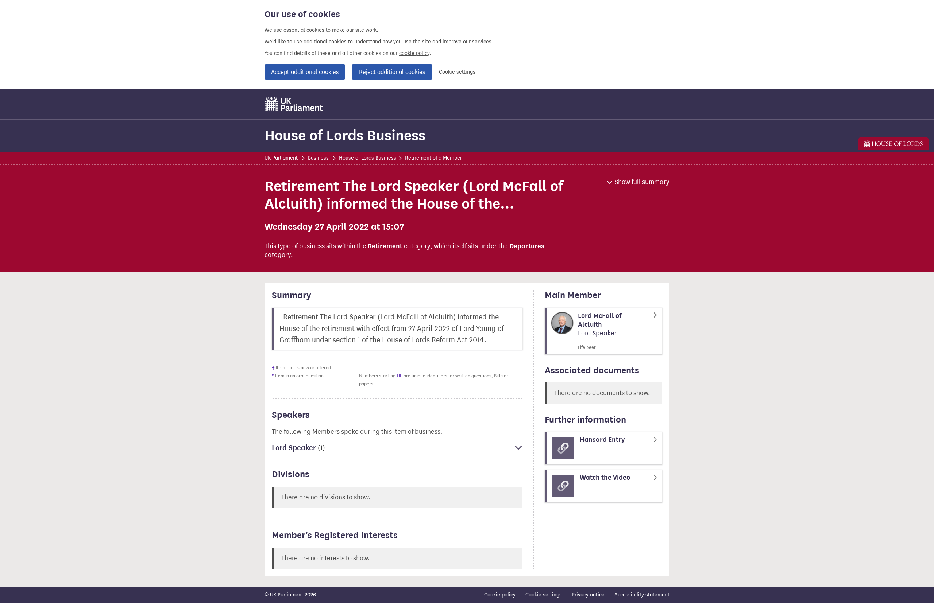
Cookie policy (500, 595)
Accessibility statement (641, 595)
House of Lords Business (345, 135)
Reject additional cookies (392, 72)
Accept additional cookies (305, 72)
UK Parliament (281, 158)
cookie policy (414, 53)
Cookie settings (457, 72)
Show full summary (642, 182)
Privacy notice (588, 595)
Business (318, 158)
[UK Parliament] (294, 104)
